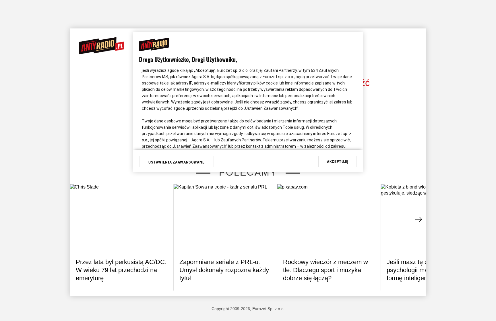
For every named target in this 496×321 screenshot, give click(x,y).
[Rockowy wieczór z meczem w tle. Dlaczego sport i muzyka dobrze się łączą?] (329, 218)
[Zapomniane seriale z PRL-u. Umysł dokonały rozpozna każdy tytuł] (225, 218)
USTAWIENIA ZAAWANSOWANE (176, 162)
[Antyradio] (101, 53)
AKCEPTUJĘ (337, 161)
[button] (419, 219)
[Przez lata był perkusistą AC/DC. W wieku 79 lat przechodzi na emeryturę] (121, 218)
